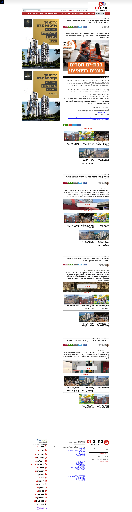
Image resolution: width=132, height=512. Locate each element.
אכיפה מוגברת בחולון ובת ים (90, 270)
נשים (29, 13)
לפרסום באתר (63, 10)
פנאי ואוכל (82, 447)
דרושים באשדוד (81, 470)
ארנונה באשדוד (81, 473)
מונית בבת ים (82, 453)
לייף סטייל (63, 13)
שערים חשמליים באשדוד (79, 475)
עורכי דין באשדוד (81, 474)
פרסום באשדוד (81, 477)
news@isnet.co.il (103, 453)
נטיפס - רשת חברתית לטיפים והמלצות (76, 450)
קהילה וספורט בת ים (79, 444)
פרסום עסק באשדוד (80, 464)
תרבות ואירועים (73, 13)
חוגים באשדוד (81, 472)
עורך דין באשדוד (81, 480)
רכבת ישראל (103, 188)
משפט (56, 13)
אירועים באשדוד (81, 469)
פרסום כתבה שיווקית (80, 479)
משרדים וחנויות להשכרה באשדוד (77, 467)
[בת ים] (99, 11)
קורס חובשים (79, 31)
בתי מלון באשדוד (81, 455)
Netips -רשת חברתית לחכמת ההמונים (76, 476)
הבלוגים (35, 13)
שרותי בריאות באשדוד (80, 468)
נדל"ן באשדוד (82, 448)
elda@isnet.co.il (104, 461)
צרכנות (50, 13)
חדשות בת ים (100, 13)
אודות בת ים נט (89, 13)
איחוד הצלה (103, 31)
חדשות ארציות (94, 338)
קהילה (81, 13)
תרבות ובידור (82, 446)
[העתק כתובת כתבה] (75, 27)
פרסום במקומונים (81, 458)
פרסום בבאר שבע (81, 466)
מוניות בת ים (82, 452)
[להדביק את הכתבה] (70, 125)
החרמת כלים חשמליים (101, 270)
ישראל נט (83, 449)
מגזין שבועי (43, 13)
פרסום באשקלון (81, 465)
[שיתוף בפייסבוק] (84, 27)
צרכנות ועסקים (56, 446)
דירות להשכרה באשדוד (79, 463)
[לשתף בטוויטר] (80, 27)
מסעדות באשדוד (81, 461)
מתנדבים (94, 31)
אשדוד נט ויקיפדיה (80, 478)
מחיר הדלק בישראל (102, 350)
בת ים (90, 31)
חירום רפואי (73, 31)
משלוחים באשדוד (81, 460)
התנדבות (99, 31)
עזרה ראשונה (85, 31)
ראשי (107, 13)
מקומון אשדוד (82, 459)
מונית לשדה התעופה (80, 454)
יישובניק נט (82, 456)
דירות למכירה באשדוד (80, 462)
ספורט (70, 442)
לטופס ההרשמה (102, 112)
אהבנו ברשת (66, 447)
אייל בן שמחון (82, 451)
